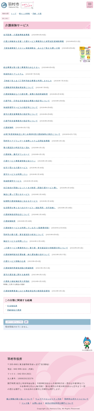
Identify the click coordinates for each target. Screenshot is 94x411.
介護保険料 (8, 127)
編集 (26, 322)
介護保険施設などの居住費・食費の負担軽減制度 (25, 94)
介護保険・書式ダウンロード (16, 154)
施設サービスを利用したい (15, 241)
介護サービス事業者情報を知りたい (19, 161)
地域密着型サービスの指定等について (20, 107)
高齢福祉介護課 (14, 310)
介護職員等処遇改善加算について (18, 87)
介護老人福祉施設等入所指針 (16, 281)
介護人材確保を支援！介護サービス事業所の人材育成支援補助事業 (33, 41)
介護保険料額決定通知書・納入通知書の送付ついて (26, 254)
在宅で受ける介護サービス (15, 168)
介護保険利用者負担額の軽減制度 (18, 268)
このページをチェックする (14, 322)
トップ (13, 13)
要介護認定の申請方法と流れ (16, 148)
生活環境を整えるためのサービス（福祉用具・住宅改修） (29, 208)
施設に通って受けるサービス (16, 194)
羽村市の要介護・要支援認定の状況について (23, 235)
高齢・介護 (37, 13)
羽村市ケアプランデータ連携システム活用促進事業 (26, 141)
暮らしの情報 (24, 13)
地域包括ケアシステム (13, 74)
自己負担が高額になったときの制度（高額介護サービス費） (30, 188)
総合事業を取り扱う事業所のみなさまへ (21, 67)
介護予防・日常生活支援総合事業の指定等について (26, 101)
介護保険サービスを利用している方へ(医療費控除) (26, 228)
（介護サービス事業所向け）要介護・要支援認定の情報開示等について (35, 248)
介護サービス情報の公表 (14, 261)
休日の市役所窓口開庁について (59, 403)
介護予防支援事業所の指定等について (20, 121)
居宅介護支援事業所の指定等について (20, 114)
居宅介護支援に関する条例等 (16, 275)
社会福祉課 (12, 306)
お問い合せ (37, 403)
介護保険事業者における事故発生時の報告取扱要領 (26, 291)
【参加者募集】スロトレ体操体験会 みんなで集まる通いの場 (31, 48)
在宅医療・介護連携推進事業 (16, 35)
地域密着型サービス (12, 181)
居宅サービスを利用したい (15, 174)
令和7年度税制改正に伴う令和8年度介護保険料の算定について (31, 134)
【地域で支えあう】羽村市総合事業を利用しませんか (27, 81)
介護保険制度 (9, 221)
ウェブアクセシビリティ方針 (48, 399)
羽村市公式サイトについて (76, 399)
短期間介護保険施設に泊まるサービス (20, 201)
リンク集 (26, 403)
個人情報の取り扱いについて (19, 399)
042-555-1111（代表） (24, 369)
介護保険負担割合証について (16, 214)
